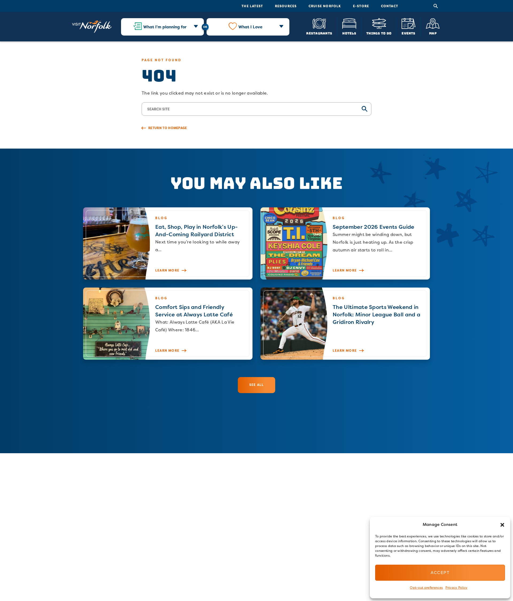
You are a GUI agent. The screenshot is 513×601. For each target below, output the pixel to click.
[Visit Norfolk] (92, 26)
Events (408, 33)
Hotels (349, 33)
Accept (440, 572)
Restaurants (319, 33)
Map (433, 33)
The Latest (252, 6)
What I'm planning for (164, 27)
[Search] (436, 6)
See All (256, 384)
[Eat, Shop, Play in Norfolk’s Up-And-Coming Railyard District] (167, 243)
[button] (502, 525)
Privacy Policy (456, 587)
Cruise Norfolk (325, 6)
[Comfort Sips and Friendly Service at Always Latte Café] (167, 324)
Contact (389, 6)
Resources (286, 6)
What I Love (250, 27)
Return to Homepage (167, 128)
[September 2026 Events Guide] (345, 243)
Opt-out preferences (426, 587)
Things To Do (378, 33)
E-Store (361, 6)
